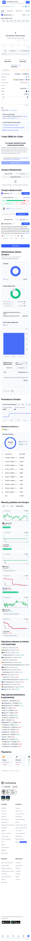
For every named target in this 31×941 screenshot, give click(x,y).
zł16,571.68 (12, 727)
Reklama (3, 811)
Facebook (18, 874)
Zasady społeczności (21, 827)
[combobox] (15, 54)
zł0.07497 (13, 705)
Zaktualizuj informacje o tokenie (11, 125)
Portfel (3, 844)
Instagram (18, 871)
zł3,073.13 (10, 717)
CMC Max (4, 816)
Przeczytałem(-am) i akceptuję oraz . (16, 158)
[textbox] (17, 210)
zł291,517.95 (11, 700)
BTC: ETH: (11, 6)
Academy (3, 808)
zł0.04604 (12, 703)
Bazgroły (3, 850)
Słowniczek (4, 882)
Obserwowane (5, 847)
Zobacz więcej (26, 197)
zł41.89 (10, 732)
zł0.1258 (11, 739)
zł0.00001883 (12, 744)
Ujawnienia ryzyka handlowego (13, 159)
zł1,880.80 (11, 734)
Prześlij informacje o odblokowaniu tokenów (14, 127)
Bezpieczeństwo (19, 839)
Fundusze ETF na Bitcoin (7, 825)
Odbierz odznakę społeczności (11, 130)
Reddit (17, 876)
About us (17, 808)
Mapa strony (4, 853)
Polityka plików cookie (21, 825)
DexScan (3, 830)
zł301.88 (12, 722)
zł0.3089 (11, 741)
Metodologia (18, 836)
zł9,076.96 (10, 710)
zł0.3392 (9, 720)
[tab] (19, 51)
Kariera (17, 842)
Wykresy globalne (6, 839)
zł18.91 (10, 724)
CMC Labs (4, 813)
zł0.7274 (11, 729)
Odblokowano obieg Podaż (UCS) (11, 316)
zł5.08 (9, 708)
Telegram (17, 868)
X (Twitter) (18, 862)
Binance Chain (5, 110)
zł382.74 (10, 712)
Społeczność (18, 865)
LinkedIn (17, 879)
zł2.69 (10, 715)
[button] (16, 387)
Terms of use (18, 811)
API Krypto (4, 827)
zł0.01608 (12, 746)
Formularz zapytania (6, 868)
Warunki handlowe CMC (23, 158)
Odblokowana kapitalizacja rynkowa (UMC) (11, 313)
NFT (2, 842)
